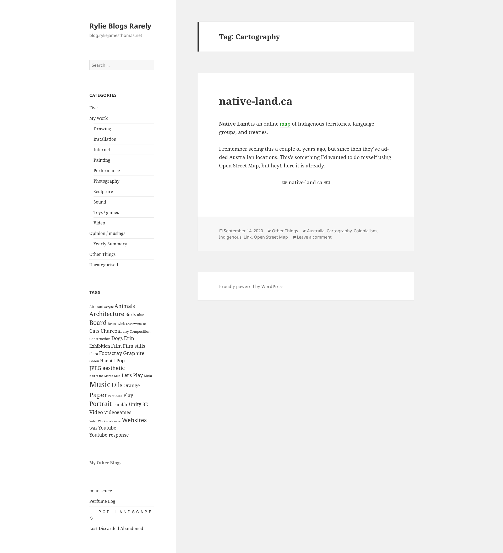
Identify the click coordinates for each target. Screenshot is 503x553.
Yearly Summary (110, 244)
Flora (93, 353)
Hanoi (106, 361)
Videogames (117, 412)
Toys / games (106, 212)
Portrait (100, 404)
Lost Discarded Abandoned (116, 528)
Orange (131, 385)
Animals (124, 305)
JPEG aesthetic (107, 367)
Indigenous (230, 237)
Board (98, 323)
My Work (98, 118)
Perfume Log (102, 501)
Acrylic (108, 307)
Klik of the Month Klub (105, 376)
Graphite (133, 353)
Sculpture (103, 191)
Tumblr (120, 404)
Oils (117, 385)
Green (94, 361)
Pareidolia (115, 396)
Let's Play (132, 375)
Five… (95, 108)
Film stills (134, 346)
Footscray (110, 353)
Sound (100, 202)
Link (248, 237)
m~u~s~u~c (100, 491)
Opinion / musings (107, 233)
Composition (140, 331)
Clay (126, 332)
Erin (129, 338)
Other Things (102, 254)
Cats (94, 331)
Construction (99, 338)
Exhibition (99, 346)
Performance (107, 170)
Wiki (93, 428)
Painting (102, 160)
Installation (105, 139)
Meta (148, 375)
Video (99, 223)
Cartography (339, 231)
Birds (130, 314)
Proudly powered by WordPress (251, 286)
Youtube (107, 428)
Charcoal (111, 331)
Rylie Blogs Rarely (120, 26)
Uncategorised (103, 265)
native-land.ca (255, 101)
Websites (134, 420)
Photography (106, 181)
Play (128, 395)
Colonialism (365, 231)
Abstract (96, 306)
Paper (98, 395)
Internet (102, 150)
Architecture (106, 314)
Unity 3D (139, 404)
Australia (316, 231)
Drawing (102, 129)
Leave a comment (314, 237)
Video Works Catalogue (105, 421)
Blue (140, 314)
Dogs (117, 338)
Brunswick (116, 323)
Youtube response (109, 435)
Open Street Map (239, 165)
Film (116, 345)
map (285, 123)
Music (100, 384)
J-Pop (119, 360)
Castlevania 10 (136, 324)
